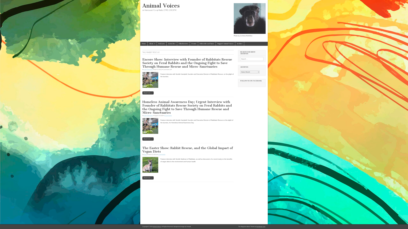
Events (193, 44)
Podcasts (161, 44)
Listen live (171, 44)
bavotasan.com (260, 226)
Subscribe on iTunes (207, 44)
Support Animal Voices (225, 44)
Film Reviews (183, 44)
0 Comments (168, 115)
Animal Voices (161, 5)
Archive (239, 44)
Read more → (148, 93)
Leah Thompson (148, 69)
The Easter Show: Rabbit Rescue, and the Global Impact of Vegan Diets (187, 150)
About (151, 44)
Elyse (145, 154)
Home (144, 44)
